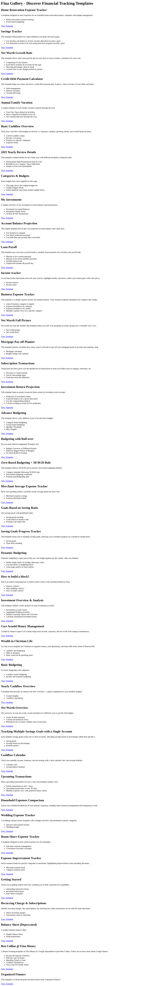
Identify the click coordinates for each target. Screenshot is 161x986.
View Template (7, 26)
